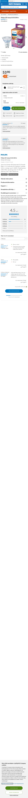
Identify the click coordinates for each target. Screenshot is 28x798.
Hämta (7, 108)
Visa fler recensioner (14, 291)
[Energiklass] (5, 76)
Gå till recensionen (6, 131)
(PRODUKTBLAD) (12, 76)
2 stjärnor (5, 226)
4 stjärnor (5, 221)
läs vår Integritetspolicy (18, 783)
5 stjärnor (5, 219)
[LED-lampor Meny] (7, 14)
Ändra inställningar (14, 795)
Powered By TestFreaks (20, 286)
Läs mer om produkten (6, 65)
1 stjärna (4, 228)
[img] (26, 37)
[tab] (4, 1)
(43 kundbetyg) (4, 21)
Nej (24, 254)
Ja (21, 254)
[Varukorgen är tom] (26, 4)
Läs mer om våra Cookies (7, 783)
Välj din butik (6, 102)
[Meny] (1, 4)
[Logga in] (23, 4)
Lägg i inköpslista (23, 52)
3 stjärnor (5, 223)
